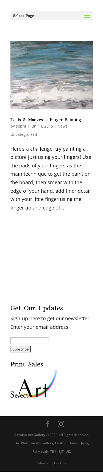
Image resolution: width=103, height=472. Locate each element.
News (62, 126)
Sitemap (44, 463)
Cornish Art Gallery (29, 434)
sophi (21, 126)
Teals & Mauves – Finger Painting (45, 120)
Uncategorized (23, 134)
